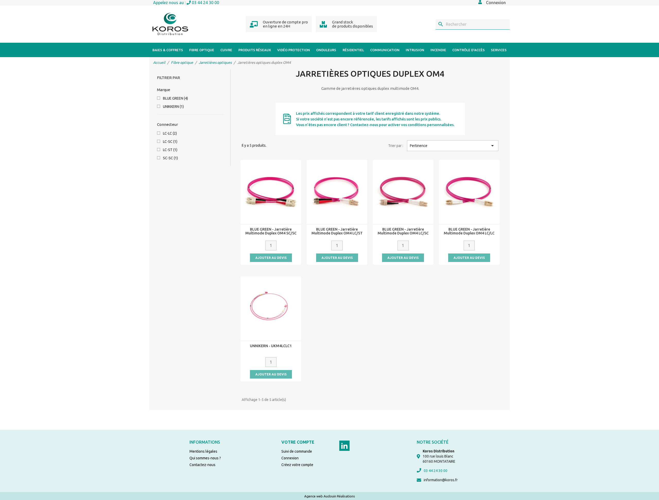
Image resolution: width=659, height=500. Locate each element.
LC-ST (170, 150)
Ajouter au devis (271, 257)
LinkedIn (344, 446)
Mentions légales (203, 451)
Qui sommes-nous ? (205, 458)
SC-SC (170, 158)
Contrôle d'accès (468, 50)
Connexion (290, 458)
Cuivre (226, 50)
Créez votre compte (297, 465)
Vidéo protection (293, 50)
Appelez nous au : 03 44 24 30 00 (186, 2)
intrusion (415, 50)
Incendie (438, 50)
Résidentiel (353, 50)
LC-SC (170, 141)
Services (499, 50)
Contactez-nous (202, 465)
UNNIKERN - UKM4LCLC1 (271, 346)
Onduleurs (326, 50)
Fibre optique (201, 50)
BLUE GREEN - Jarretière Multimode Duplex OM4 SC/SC (271, 231)
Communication (385, 50)
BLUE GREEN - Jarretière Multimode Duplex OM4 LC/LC (469, 231)
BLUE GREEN (175, 98)
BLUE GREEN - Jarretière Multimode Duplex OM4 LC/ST (337, 231)
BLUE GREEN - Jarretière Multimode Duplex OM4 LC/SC (403, 231)
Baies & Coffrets (167, 50)
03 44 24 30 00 (435, 471)
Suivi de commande (296, 451)
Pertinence (453, 146)
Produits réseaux (254, 50)
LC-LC (170, 133)
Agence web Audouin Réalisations (329, 496)
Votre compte (297, 442)
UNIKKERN (173, 106)
